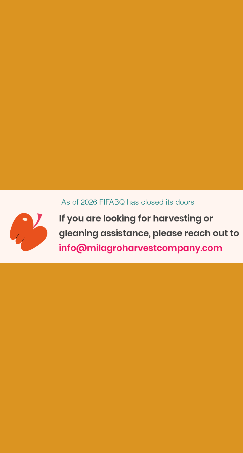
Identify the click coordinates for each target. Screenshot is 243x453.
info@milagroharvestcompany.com (141, 248)
